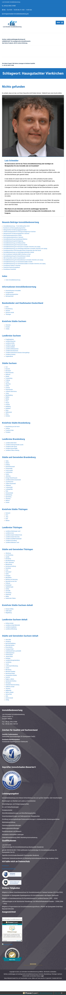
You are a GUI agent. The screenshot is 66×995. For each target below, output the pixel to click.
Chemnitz (8, 325)
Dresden (8, 327)
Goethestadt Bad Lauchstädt (13, 651)
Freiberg (8, 380)
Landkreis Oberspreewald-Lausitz (14, 444)
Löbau (7, 393)
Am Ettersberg (9, 555)
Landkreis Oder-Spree (11, 446)
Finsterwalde (9, 468)
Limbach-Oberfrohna (11, 391)
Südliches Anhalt (10, 686)
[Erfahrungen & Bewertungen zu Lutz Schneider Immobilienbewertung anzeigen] (12, 929)
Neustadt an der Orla (11, 581)
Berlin (7, 307)
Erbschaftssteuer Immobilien (13, 290)
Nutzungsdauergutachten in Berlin (12, 235)
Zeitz (7, 696)
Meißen (7, 397)
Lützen (7, 667)
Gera (7, 515)
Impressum (5, 865)
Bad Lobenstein (10, 562)
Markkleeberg (9, 395)
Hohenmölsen (9, 654)
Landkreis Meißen (10, 347)
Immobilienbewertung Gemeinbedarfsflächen (15, 239)
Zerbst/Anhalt (9, 698)
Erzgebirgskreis (10, 339)
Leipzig (7, 328)
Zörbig (7, 699)
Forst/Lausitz (9, 470)
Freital (7, 382)
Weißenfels (8, 690)
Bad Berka (8, 558)
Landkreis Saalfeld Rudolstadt (13, 538)
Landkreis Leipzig (10, 345)
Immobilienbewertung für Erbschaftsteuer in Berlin (16, 256)
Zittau (7, 414)
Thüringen (8, 314)
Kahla (7, 573)
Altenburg (8, 553)
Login (42, 976)
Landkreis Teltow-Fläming (12, 450)
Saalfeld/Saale (9, 587)
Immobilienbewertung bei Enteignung (13, 241)
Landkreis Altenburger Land (13, 531)
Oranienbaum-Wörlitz (11, 675)
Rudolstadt (8, 585)
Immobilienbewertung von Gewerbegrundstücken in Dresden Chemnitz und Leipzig (25, 248)
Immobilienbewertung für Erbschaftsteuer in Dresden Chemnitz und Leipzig (23, 260)
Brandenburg (9, 308)
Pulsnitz (8, 404)
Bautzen (8, 369)
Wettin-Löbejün (10, 692)
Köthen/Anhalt (9, 623)
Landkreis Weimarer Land (12, 542)
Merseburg (8, 669)
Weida (7, 596)
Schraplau (8, 683)
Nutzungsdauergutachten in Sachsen (13, 237)
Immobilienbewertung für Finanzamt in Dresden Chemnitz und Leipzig (21, 246)
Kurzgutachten (9, 292)
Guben (7, 474)
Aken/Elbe (8, 639)
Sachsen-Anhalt (10, 312)
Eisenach (8, 513)
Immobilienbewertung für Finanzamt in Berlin (15, 244)
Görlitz (7, 385)
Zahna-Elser (9, 694)
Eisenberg (8, 568)
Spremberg (8, 496)
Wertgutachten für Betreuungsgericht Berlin (15, 229)
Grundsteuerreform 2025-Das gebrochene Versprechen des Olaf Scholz (22, 250)
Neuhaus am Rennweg (12, 579)
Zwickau (8, 416)
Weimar (8, 520)
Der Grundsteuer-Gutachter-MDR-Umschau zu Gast (17, 254)
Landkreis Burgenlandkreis (13, 660)
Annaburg (8, 641)
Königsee (8, 575)
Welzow (8, 500)
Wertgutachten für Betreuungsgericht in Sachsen (16, 233)
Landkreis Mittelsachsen (12, 348)
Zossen (7, 502)
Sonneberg (8, 592)
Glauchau (8, 384)
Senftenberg (9, 495)
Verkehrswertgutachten (12, 294)
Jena (7, 516)
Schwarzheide (9, 493)
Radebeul (8, 408)
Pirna (7, 401)
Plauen (7, 402)
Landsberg (8, 662)
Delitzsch (8, 374)
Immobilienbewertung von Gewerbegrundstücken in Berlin (18, 252)
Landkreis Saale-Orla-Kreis (13, 536)
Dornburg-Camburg (11, 566)
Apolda (7, 557)
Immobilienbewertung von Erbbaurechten (14, 243)
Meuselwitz (9, 577)
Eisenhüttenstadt (10, 466)
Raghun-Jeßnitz (10, 679)
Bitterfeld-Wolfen (10, 645)
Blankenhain (9, 564)
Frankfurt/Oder (10, 430)
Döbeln (7, 376)
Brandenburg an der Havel (12, 426)
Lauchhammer (9, 481)
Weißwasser (9, 412)
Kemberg (8, 658)
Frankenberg (9, 378)
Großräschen (9, 472)
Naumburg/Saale (10, 673)
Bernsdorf (8, 370)
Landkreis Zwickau (10, 354)
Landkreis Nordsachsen (12, 350)
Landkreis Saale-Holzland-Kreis (14, 535)
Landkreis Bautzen (10, 341)
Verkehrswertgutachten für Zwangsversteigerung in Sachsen (19, 231)
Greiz (7, 570)
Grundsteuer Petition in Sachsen (11, 265)
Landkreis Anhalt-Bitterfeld (13, 625)
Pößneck (8, 583)
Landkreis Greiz (10, 533)
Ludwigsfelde (9, 489)
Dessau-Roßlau (10, 609)
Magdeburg (9, 612)
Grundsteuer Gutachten (9, 269)
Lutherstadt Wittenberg (12, 666)
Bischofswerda (9, 372)
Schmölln (8, 590)
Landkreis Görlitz (10, 343)
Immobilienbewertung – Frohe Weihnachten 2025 (16, 226)
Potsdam (8, 432)
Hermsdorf (8, 572)
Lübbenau (8, 485)
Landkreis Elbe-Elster (11, 442)
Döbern (7, 463)
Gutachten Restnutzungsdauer (11, 267)
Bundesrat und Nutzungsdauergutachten (14, 228)
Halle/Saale (9, 610)
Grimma (8, 387)
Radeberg (8, 406)
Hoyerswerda (9, 389)
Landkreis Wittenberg (11, 629)
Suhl (7, 518)
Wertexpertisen (9, 296)
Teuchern (8, 688)
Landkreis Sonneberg (11, 540)
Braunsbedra (9, 647)
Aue (7, 367)
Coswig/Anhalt (9, 649)
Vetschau (8, 498)
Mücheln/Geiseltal (10, 671)
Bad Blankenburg (10, 560)
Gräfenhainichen (10, 652)
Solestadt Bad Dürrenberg (12, 684)
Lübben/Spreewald (11, 483)
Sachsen (8, 310)
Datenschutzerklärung (8, 869)
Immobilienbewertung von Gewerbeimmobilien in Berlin (17, 261)
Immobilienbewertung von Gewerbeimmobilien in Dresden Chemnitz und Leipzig (24, 263)
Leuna (7, 664)
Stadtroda (8, 594)
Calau (7, 461)
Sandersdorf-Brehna (11, 681)
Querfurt (8, 677)
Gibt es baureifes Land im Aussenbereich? (14, 258)
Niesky (7, 399)
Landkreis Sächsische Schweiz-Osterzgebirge (17, 352)
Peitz (7, 491)
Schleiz (7, 589)
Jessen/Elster (9, 656)
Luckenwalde (9, 487)
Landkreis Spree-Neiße (11, 448)
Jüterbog (8, 476)
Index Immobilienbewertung (13, 280)
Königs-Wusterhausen (11, 478)
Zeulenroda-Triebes (11, 598)
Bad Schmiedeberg (10, 643)
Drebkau (8, 464)
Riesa (7, 410)
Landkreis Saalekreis (11, 627)
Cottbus (8, 428)
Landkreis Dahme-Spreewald (13, 479)
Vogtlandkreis (9, 356)
